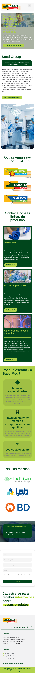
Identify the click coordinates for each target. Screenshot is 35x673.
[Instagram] (31, 627)
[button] (29, 5)
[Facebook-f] (27, 627)
